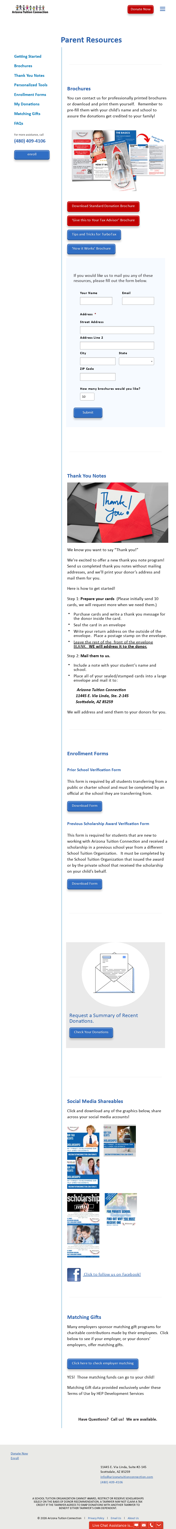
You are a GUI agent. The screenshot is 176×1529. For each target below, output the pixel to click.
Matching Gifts (27, 114)
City (83, 353)
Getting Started (27, 57)
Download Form (84, 806)
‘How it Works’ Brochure (91, 249)
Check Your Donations (91, 1032)
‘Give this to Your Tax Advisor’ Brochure (103, 220)
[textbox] (136, 361)
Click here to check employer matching (103, 1363)
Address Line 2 (91, 338)
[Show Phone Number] (151, 1525)
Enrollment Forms (30, 95)
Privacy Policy (96, 1518)
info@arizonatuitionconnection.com (123, 1477)
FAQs (18, 123)
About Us (133, 1518)
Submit (88, 413)
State (123, 353)
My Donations (26, 104)
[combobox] (136, 361)
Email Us (116, 1518)
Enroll (15, 1458)
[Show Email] (144, 1525)
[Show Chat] (136, 1525)
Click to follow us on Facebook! (112, 1275)
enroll (31, 154)
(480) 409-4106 (30, 141)
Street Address (91, 322)
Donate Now (141, 9)
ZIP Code (87, 369)
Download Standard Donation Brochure (103, 206)
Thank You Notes (29, 76)
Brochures (23, 66)
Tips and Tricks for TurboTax (94, 234)
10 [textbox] (83, 397)
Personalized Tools (30, 85)
